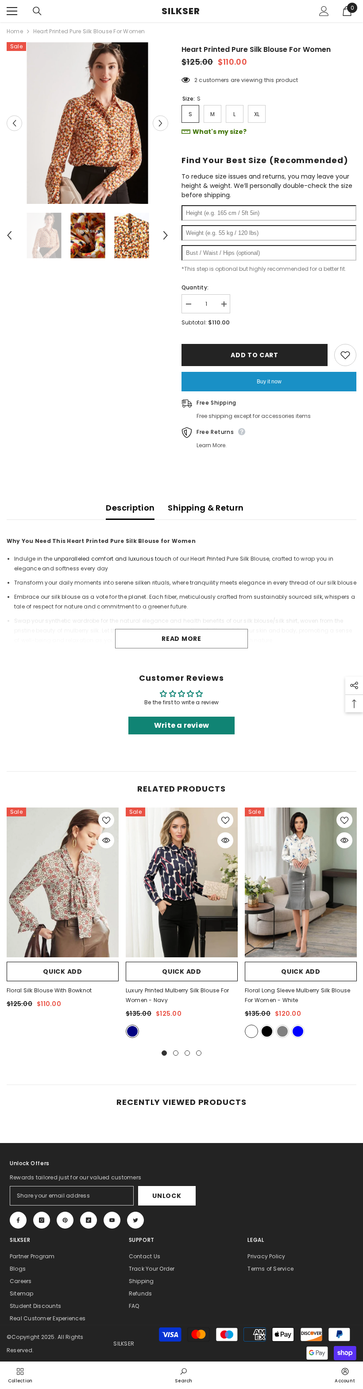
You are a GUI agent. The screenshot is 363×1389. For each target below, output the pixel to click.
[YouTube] (112, 1220)
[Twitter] (135, 1220)
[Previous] (14, 123)
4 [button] (198, 1053)
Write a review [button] (181, 725)
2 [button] (175, 1053)
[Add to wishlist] (345, 355)
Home (15, 31)
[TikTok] (88, 1220)
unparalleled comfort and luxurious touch (113, 558)
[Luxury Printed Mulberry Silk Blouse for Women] (182, 882)
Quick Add (62, 971)
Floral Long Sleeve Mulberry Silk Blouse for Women (297, 995)
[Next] (160, 123)
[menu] (12, 11)
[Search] (37, 11)
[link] (183, 1374)
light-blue (298, 1031)
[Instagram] (41, 1220)
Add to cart (254, 355)
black (267, 1031)
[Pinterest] (65, 1220)
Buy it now (269, 381)
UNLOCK (166, 1195)
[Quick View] (106, 840)
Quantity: (195, 287)
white (251, 1031)
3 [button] (187, 1053)
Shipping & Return (205, 507)
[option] (87, 123)
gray (282, 1031)
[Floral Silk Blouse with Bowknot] (63, 882)
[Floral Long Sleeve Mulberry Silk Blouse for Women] (301, 882)
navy (132, 1031)
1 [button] (164, 1053)
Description (130, 507)
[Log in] (324, 11)
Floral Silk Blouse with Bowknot (49, 990)
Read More (181, 638)
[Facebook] (18, 1220)
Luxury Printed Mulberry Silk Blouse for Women (177, 995)
